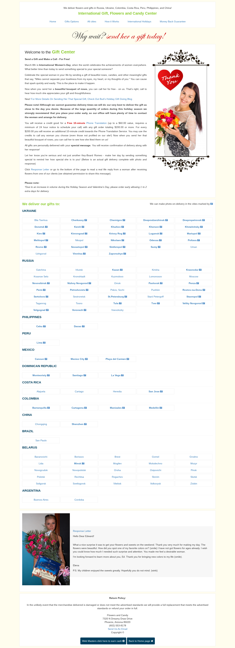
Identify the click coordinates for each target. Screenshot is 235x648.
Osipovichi (155, 470)
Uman (193, 247)
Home (53, 21)
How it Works (112, 21)
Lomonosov (155, 276)
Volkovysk (155, 483)
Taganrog (41, 303)
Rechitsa (79, 476)
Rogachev (117, 476)
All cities (91, 21)
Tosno (79, 303)
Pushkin (155, 290)
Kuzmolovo (117, 276)
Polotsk (41, 476)
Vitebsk (117, 483)
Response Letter (40, 169)
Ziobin (193, 483)
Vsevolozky (117, 310)
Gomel (155, 456)
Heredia (117, 391)
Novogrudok (41, 470)
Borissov (79, 456)
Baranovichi (41, 456)
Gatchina (41, 269)
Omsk (117, 283)
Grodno (194, 456)
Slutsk (193, 476)
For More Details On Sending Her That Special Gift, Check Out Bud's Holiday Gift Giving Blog (81, 99)
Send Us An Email (117, 629)
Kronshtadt (79, 276)
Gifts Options (72, 21)
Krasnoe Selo (41, 276)
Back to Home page (140, 641)
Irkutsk (79, 269)
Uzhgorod (41, 253)
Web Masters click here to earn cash (102, 641)
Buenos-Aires (41, 499)
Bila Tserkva (40, 220)
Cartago (79, 391)
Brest (117, 456)
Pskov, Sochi (117, 290)
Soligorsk (41, 483)
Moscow (193, 276)
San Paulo (41, 440)
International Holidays (139, 21)
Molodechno (155, 463)
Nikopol (79, 240)
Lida (41, 463)
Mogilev (117, 463)
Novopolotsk (79, 470)
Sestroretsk (79, 296)
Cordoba (79, 499)
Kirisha (155, 269)
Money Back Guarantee (173, 21)
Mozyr (193, 463)
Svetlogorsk (79, 483)
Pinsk (194, 470)
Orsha (117, 470)
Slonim (155, 476)
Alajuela (41, 391)
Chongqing (41, 424)
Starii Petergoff (155, 296)
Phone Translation (96, 123)
